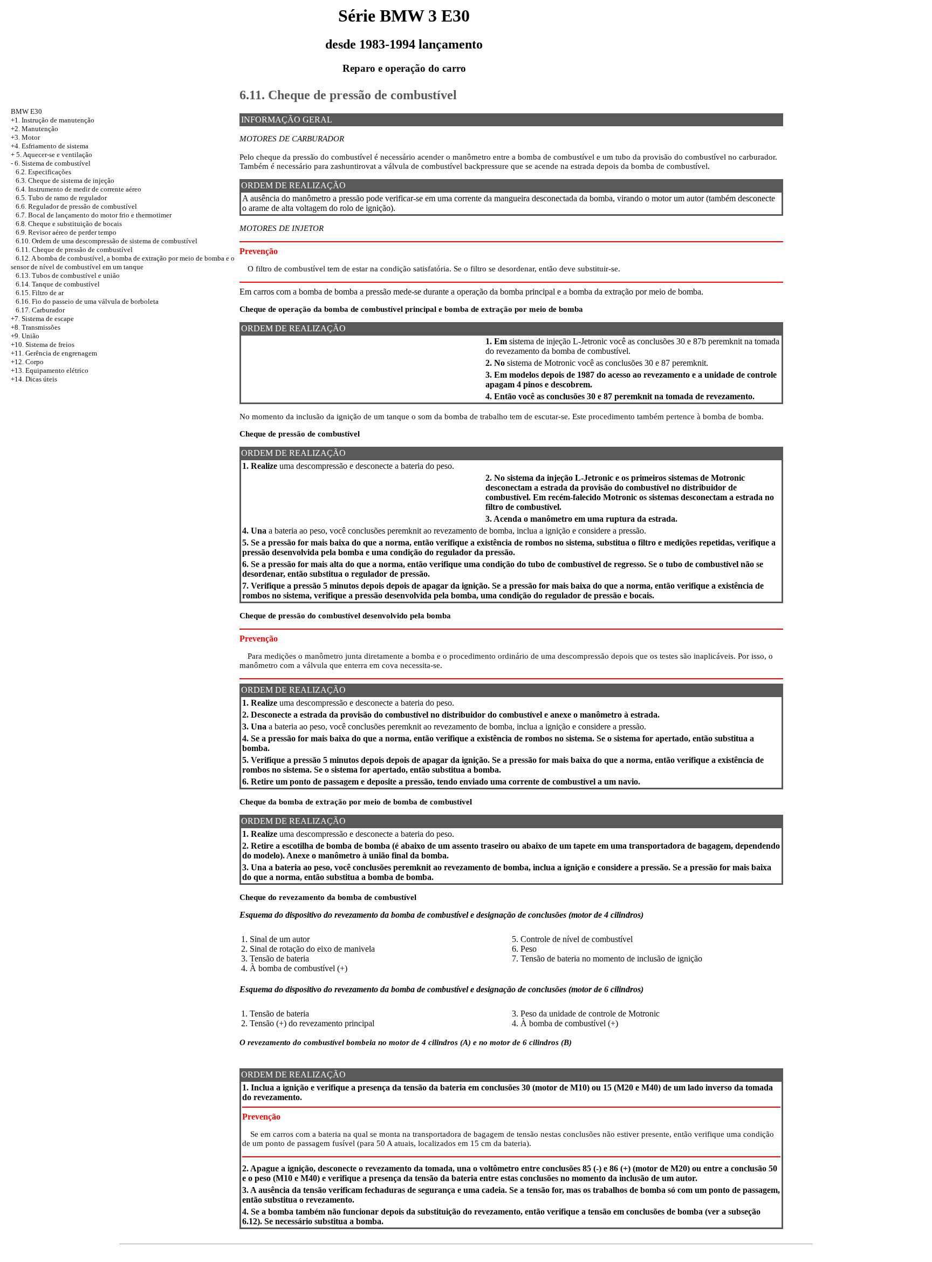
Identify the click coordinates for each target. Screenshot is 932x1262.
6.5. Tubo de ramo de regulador (61, 198)
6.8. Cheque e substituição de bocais (69, 224)
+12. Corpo (27, 362)
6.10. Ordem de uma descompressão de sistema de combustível (106, 241)
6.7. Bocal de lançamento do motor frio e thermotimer (94, 215)
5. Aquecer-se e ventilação (54, 155)
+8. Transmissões (35, 327)
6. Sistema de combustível (53, 163)
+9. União (25, 336)
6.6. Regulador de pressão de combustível (76, 206)
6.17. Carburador (40, 310)
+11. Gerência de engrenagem (54, 353)
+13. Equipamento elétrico (49, 370)
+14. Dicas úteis (34, 379)
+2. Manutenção (34, 129)
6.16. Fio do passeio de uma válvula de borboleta (87, 301)
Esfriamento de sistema (55, 146)
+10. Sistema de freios (42, 344)
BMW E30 (26, 111)
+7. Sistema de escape (42, 319)
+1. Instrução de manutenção (52, 120)
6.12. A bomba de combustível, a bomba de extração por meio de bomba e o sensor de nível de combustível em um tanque (123, 262)
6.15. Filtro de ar (40, 293)
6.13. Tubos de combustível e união (68, 275)
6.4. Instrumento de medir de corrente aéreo (78, 189)
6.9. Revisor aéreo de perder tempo (66, 232)
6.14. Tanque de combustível (58, 284)
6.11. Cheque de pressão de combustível (74, 249)
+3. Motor (25, 137)
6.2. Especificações (43, 172)
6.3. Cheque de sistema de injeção (65, 180)
